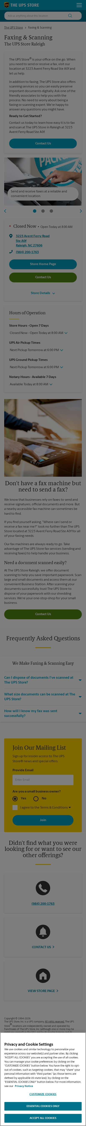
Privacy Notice (24, 1086)
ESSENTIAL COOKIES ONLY (43, 1106)
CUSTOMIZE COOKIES (42, 1094)
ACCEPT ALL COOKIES (43, 1118)
